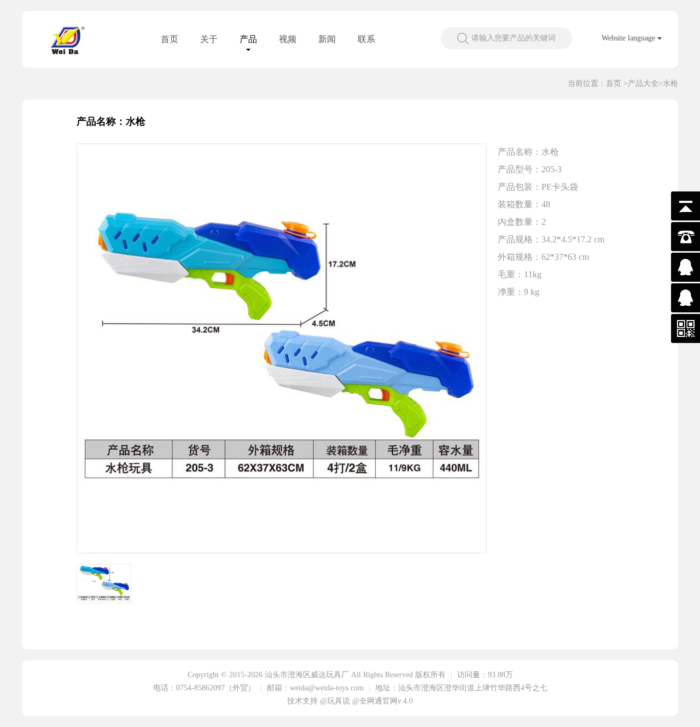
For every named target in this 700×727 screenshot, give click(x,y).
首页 (169, 39)
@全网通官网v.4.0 (382, 701)
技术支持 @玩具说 (318, 701)
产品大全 (643, 83)
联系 (366, 39)
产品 (248, 39)
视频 (287, 39)
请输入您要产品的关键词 (513, 38)
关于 (209, 39)
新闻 (327, 39)
